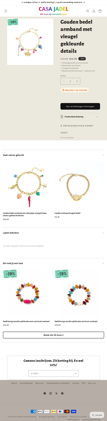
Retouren (39, 383)
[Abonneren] (75, 373)
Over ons (92, 383)
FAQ (83, 383)
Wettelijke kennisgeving (91, 419)
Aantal (63, 75)
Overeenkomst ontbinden (58, 383)
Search (14, 383)
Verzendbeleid (26, 383)
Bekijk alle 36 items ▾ (53, 335)
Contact (75, 383)
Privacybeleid (62, 417)
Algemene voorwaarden (78, 417)
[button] (6, 11)
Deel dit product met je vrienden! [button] (78, 125)
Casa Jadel (17, 417)
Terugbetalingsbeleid (46, 417)
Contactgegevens (73, 419)
